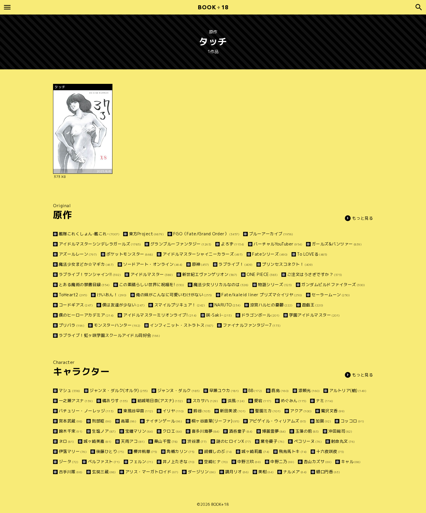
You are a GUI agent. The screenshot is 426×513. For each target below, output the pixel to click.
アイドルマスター (151, 274)
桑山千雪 (166, 441)
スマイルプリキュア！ (179, 305)
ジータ (68, 461)
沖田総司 (340, 431)
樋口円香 (328, 471)
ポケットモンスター (129, 254)
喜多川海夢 (205, 431)
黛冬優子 (272, 441)
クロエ (172, 431)
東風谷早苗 (138, 410)
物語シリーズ (275, 284)
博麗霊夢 (274, 431)
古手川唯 (71, 471)
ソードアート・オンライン (153, 264)
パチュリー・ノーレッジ (86, 410)
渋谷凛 (197, 441)
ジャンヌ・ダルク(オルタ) (119, 390)
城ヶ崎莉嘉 (255, 451)
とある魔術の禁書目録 (84, 284)
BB (255, 390)
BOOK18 (213, 7)
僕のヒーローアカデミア (86, 315)
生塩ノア (104, 431)
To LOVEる (312, 254)
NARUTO (227, 305)
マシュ (69, 390)
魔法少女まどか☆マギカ (86, 264)
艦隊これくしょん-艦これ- (89, 233)
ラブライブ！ (236, 264)
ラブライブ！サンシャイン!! (90, 274)
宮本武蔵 (71, 421)
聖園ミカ (268, 410)
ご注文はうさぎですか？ (314, 274)
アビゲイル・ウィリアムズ (277, 421)
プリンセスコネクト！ (287, 264)
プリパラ (71, 325)
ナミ (324, 400)
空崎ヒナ (216, 461)
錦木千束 (71, 431)
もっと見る (362, 218)
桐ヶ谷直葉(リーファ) (215, 421)
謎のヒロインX (233, 441)
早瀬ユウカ (224, 390)
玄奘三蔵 (104, 471)
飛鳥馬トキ (293, 451)
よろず (232, 244)
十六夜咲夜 (330, 451)
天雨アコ (133, 441)
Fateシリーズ (270, 254)
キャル (351, 461)
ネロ (66, 441)
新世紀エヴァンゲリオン (209, 274)
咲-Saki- (219, 315)
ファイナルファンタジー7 (252, 325)
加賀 (323, 421)
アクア (301, 410)
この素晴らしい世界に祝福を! (151, 284)
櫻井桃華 (145, 451)
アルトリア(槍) (347, 390)
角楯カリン (181, 451)
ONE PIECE (262, 274)
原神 (200, 264)
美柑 (266, 471)
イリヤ (173, 410)
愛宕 (262, 400)
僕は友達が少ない (123, 305)
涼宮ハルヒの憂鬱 (271, 305)
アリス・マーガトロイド (151, 471)
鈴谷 (202, 410)
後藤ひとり (110, 451)
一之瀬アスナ (76, 400)
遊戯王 (312, 305)
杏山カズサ (318, 461)
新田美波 (233, 410)
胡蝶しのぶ (218, 451)
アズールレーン (78, 254)
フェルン (141, 461)
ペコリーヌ (308, 441)
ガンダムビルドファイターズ (333, 284)
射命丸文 (343, 441)
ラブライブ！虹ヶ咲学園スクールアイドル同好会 (109, 335)
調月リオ (237, 471)
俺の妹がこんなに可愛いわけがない (174, 294)
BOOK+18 (220, 504)
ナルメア (295, 471)
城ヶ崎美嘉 (97, 441)
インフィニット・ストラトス (181, 325)
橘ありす (115, 400)
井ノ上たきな (179, 461)
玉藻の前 (307, 431)
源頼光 (309, 390)
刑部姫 (102, 421)
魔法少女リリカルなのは (221, 284)
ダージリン (202, 471)
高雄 (128, 421)
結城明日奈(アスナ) (160, 400)
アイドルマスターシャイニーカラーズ (203, 254)
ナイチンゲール (164, 421)
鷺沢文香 (333, 410)
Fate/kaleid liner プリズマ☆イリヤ (261, 294)
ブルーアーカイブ (271, 233)
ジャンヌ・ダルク (178, 390)
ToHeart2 (73, 294)
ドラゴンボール (260, 315)
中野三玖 (249, 461)
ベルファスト (104, 461)
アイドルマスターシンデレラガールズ (100, 244)
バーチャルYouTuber (278, 244)
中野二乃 (282, 461)
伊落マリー (73, 451)
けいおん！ (112, 294)
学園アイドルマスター (314, 315)
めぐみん (293, 400)
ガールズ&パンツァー (337, 244)
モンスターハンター (117, 325)
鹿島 (280, 390)
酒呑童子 (241, 431)
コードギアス (76, 305)
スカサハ (205, 400)
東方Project (146, 233)
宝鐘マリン (139, 431)
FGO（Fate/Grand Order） (206, 233)
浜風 (236, 400)
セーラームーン (331, 294)
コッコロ (352, 421)
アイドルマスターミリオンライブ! (160, 315)
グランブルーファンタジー (181, 244)
